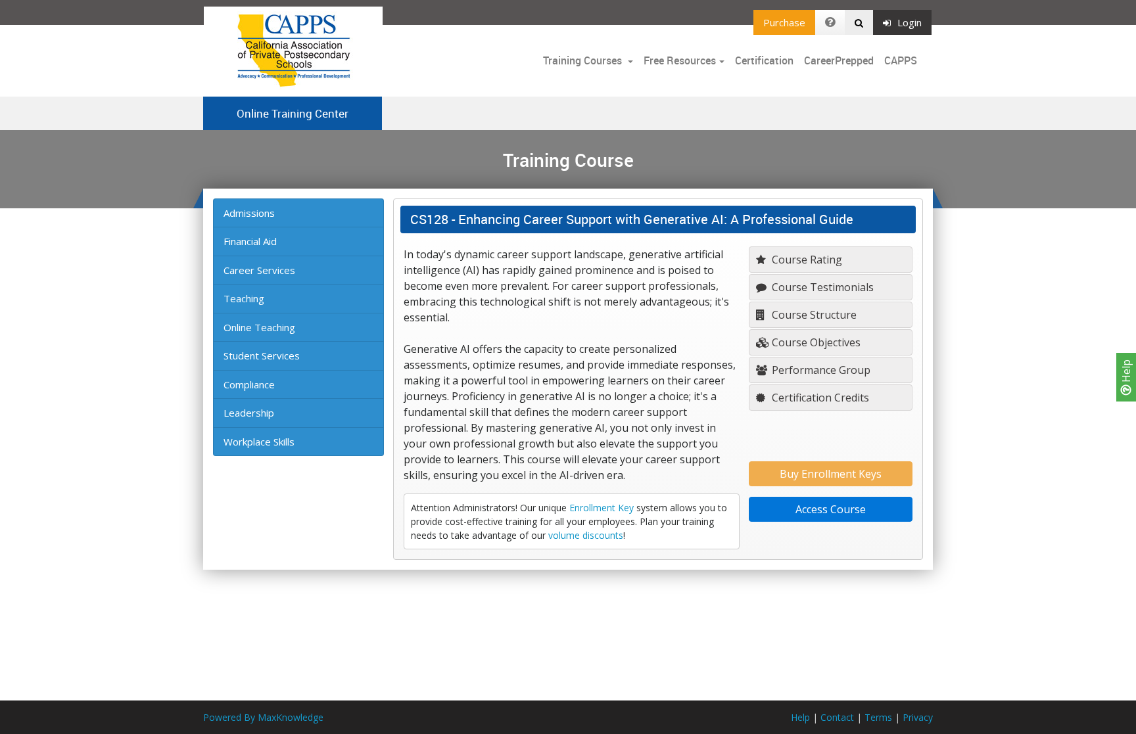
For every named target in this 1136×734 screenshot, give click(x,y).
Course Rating (805, 259)
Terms (878, 717)
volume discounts (585, 535)
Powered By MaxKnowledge (263, 717)
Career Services (259, 270)
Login (909, 22)
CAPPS (900, 60)
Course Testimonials (821, 287)
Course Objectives (815, 342)
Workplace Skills (259, 441)
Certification (764, 60)
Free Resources (680, 60)
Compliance (249, 384)
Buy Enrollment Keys (831, 474)
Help (1126, 372)
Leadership (249, 412)
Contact (837, 717)
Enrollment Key (601, 507)
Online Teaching (259, 327)
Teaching (244, 298)
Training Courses (584, 60)
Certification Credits (819, 397)
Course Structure (813, 315)
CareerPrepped (839, 60)
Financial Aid (250, 241)
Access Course (830, 509)
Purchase (784, 22)
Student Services (262, 355)
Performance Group (819, 370)
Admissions (249, 212)
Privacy (918, 717)
